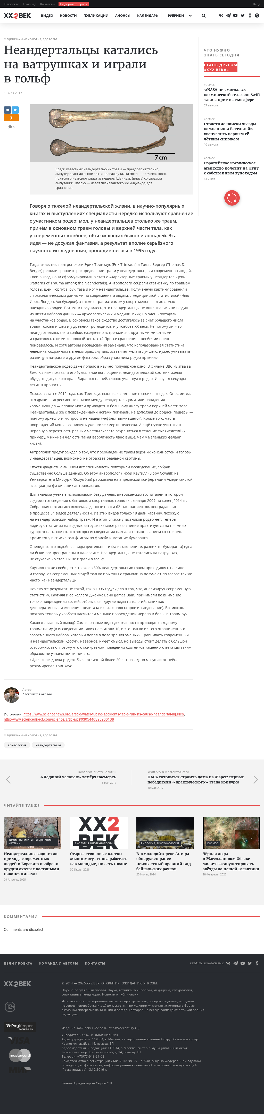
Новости (68, 15)
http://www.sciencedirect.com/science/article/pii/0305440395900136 (59, 719)
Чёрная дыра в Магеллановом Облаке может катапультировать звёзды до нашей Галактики (231, 861)
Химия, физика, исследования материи (30, 841)
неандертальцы (48, 745)
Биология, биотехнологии (97, 772)
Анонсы (122, 15)
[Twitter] (243, 15)
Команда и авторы (59, 963)
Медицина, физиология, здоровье (30, 39)
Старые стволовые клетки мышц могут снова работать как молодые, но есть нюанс (98, 858)
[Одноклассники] (250, 15)
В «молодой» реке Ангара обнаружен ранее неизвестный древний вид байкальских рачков (163, 861)
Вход (256, 4)
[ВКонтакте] (221, 15)
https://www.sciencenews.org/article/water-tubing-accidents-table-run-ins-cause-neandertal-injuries (103, 713)
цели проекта (19, 963)
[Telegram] (228, 15)
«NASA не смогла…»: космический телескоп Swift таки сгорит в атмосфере (232, 94)
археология (17, 745)
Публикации (96, 15)
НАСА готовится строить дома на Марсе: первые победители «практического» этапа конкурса (195, 779)
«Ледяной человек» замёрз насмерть (78, 777)
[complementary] (229, 126)
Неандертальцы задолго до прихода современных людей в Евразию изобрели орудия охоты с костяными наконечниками (31, 863)
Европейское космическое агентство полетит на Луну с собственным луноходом (231, 168)
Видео (47, 15)
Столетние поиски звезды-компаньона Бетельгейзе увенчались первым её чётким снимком (231, 131)
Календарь (147, 15)
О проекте (12, 4)
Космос (209, 85)
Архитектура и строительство (168, 772)
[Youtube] (235, 15)
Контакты (47, 4)
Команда (30, 4)
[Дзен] (257, 15)
